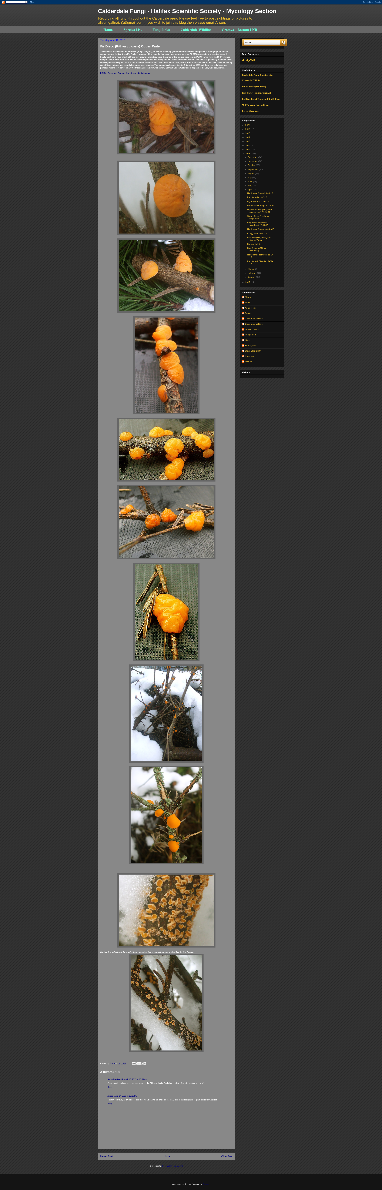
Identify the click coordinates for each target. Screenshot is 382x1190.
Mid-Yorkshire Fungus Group (255, 105)
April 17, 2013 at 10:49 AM (135, 1079)
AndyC (248, 302)
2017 (248, 137)
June (250, 181)
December (253, 157)
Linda (247, 340)
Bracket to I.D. (254, 244)
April (250, 189)
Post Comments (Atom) (172, 1166)
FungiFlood (250, 334)
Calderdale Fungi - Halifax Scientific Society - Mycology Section (187, 11)
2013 (248, 153)
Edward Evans (252, 329)
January (252, 277)
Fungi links (161, 29)
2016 (248, 141)
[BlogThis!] (136, 1063)
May (250, 185)
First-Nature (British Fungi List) (257, 92)
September (253, 169)
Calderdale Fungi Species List (257, 75)
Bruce (248, 313)
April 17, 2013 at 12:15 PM (125, 1096)
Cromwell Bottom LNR (239, 29)
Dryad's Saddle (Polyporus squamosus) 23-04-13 (259, 210)
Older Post (226, 1156)
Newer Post (106, 1156)
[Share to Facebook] (142, 1063)
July (250, 177)
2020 (248, 125)
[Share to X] (139, 1063)
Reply (109, 1087)
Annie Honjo (251, 308)
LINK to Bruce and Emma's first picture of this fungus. (125, 73)
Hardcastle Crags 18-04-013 (260, 229)
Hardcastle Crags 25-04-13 (260, 193)
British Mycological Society (254, 86)
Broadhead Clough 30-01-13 (260, 205)
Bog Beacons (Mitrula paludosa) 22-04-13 (257, 223)
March (251, 269)
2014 (248, 149)
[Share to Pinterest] (144, 1063)
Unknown (249, 356)
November (253, 161)
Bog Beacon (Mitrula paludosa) (257, 249)
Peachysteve (251, 345)
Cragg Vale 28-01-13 (257, 233)
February (252, 273)
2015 (248, 145)
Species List (133, 29)
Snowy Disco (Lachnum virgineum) (258, 217)
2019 (248, 129)
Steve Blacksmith (115, 1079)
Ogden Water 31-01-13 (258, 201)
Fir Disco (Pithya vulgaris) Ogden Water (259, 238)
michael (248, 361)
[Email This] (133, 1063)
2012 (248, 282)
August (251, 173)
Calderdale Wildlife (196, 29)
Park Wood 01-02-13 (257, 197)
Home (108, 29)
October (252, 165)
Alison (110, 1096)
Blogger (206, 1184)
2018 (248, 133)
